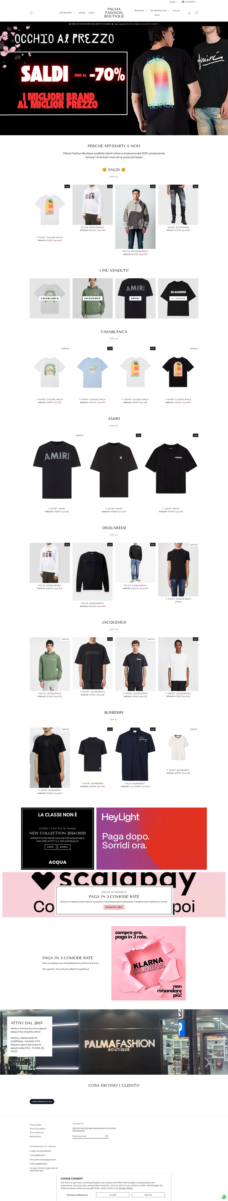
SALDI (176, 10)
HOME (81, 13)
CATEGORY (66, 13)
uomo (50, 847)
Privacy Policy (126, 1188)
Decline (148, 1194)
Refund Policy (35, 1136)
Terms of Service (36, 1132)
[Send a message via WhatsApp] (224, 1197)
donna (64, 847)
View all (114, 177)
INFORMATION (159, 10)
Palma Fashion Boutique (114, 12)
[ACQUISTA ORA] (114, 894)
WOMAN (140, 10)
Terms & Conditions (37, 1129)
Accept (112, 1194)
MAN (92, 13)
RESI (157, 15)
